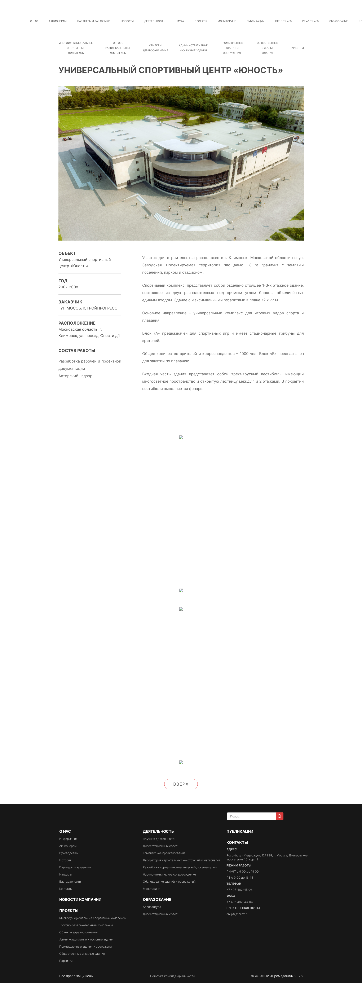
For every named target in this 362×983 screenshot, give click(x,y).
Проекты (201, 21)
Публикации (256, 21)
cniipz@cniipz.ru (237, 914)
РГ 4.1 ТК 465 (310, 21)
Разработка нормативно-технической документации (180, 867)
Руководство (68, 853)
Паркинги (297, 47)
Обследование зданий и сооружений (169, 881)
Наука (180, 21)
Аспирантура (152, 907)
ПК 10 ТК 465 (283, 21)
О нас (34, 21)
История (65, 860)
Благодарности (70, 881)
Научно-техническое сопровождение (169, 874)
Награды (65, 874)
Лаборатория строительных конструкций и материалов (182, 860)
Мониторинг (227, 21)
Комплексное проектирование (164, 853)
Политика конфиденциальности (172, 976)
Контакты (65, 888)
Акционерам (58, 21)
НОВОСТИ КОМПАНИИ (80, 899)
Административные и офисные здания (86, 939)
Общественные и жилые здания (267, 47)
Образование (338, 21)
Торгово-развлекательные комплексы (118, 47)
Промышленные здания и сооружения (232, 47)
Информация (68, 839)
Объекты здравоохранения (78, 932)
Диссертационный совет (160, 846)
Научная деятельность (159, 839)
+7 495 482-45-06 (239, 889)
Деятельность (154, 21)
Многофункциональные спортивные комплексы (75, 47)
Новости (127, 21)
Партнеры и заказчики (93, 21)
